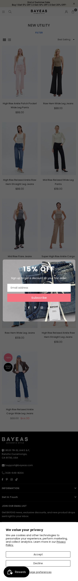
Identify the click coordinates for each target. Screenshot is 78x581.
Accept (38, 554)
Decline (38, 563)
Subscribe (39, 298)
